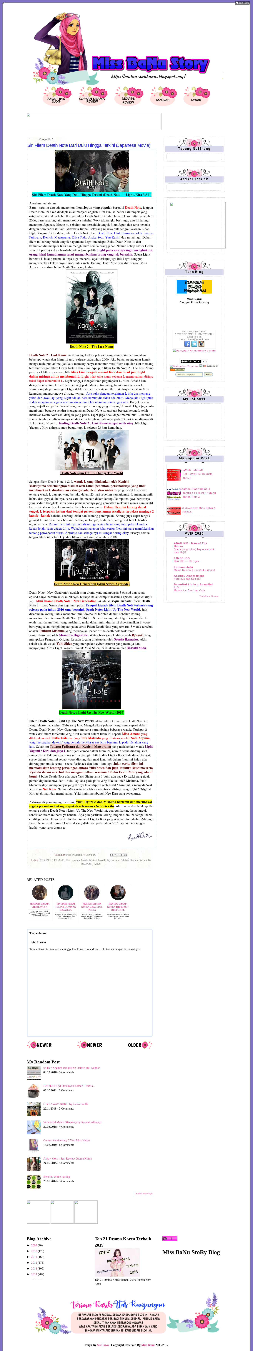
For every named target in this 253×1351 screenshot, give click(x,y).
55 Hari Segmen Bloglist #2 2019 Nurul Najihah (71, 1067)
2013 (34, 1268)
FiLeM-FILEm (62, 860)
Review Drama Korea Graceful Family (91, 907)
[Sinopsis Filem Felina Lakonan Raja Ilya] (65, 899)
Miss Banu (148, 1345)
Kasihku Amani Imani (189, 575)
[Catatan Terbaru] (39, 1048)
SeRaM (97, 864)
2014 (34, 1274)
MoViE (102, 860)
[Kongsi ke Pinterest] (125, 855)
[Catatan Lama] (140, 1048)
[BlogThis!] (115, 855)
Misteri (93, 860)
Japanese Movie (79, 860)
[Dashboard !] (242, 3)
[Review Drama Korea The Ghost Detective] (118, 899)
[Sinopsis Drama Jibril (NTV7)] (39, 899)
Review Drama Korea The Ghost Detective (118, 907)
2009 (34, 1245)
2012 (34, 1262)
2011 (34, 1256)
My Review (113, 860)
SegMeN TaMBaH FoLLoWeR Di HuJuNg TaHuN (196, 473)
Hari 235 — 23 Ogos (186, 561)
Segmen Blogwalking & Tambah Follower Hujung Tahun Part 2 (198, 492)
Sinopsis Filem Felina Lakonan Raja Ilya (66, 907)
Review (134, 860)
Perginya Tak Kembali (187, 578)
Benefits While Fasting (56, 1176)
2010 (34, 1251)
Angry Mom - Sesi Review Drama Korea (67, 1158)
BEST (49, 860)
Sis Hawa (103, 1345)
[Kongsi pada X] (118, 855)
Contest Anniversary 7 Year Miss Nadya (66, 1140)
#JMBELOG (182, 558)
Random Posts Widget (144, 1193)
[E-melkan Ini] (111, 855)
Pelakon (125, 860)
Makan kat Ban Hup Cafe (189, 590)
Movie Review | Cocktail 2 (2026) (194, 570)
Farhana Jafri (183, 567)
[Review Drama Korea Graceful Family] (91, 899)
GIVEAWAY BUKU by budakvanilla (65, 1104)
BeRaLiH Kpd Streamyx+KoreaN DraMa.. (68, 1086)
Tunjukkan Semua (209, 596)
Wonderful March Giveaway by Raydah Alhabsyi (72, 1122)
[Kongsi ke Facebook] (122, 855)
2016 (42, 860)
